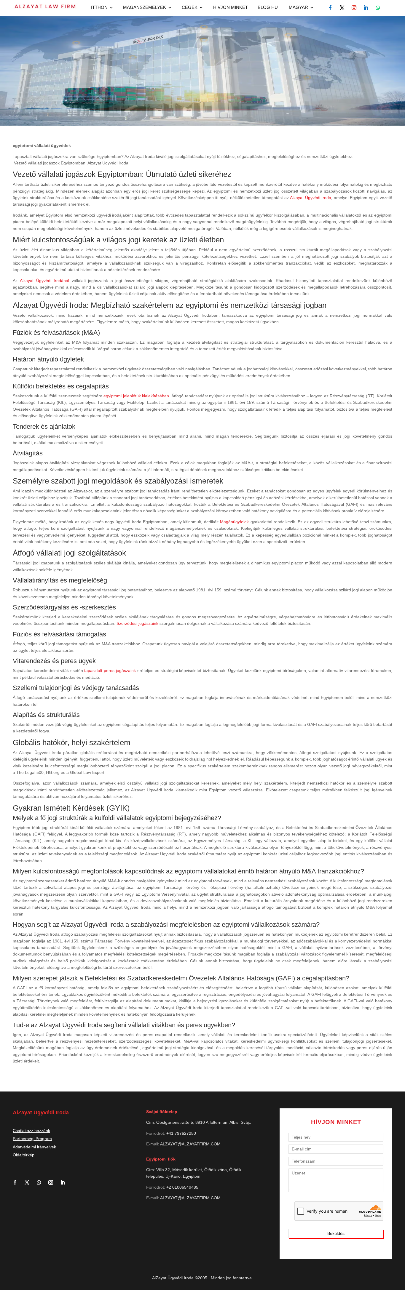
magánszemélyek (144, 7)
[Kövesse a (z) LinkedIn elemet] (65, 1182)
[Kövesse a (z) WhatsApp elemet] (377, 7)
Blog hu (268, 7)
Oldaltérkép (23, 1155)
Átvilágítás (28, 453)
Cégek (189, 7)
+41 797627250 (181, 1133)
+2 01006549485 (182, 1187)
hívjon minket (230, 7)
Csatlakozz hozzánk (31, 1130)
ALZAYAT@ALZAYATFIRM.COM (190, 1144)
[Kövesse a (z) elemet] (330, 7)
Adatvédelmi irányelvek (34, 1147)
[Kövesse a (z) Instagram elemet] (53, 1182)
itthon (99, 7)
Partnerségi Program (32, 1138)
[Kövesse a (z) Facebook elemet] (17, 1182)
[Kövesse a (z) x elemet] (29, 1182)
